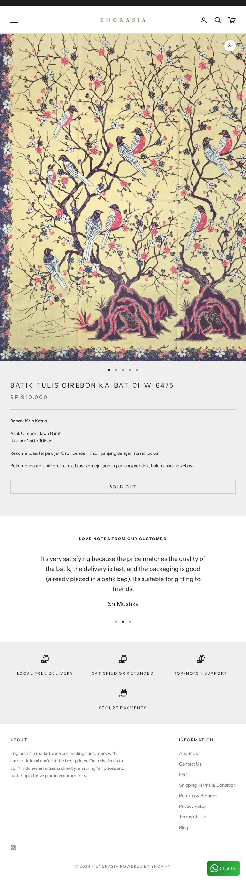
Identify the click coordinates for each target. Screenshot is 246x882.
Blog (183, 828)
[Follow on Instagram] (13, 847)
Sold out (123, 486)
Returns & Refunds (198, 796)
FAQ (183, 774)
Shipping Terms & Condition (207, 785)
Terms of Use (192, 817)
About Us (188, 753)
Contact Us (190, 764)
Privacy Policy (192, 806)
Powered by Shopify (145, 866)
